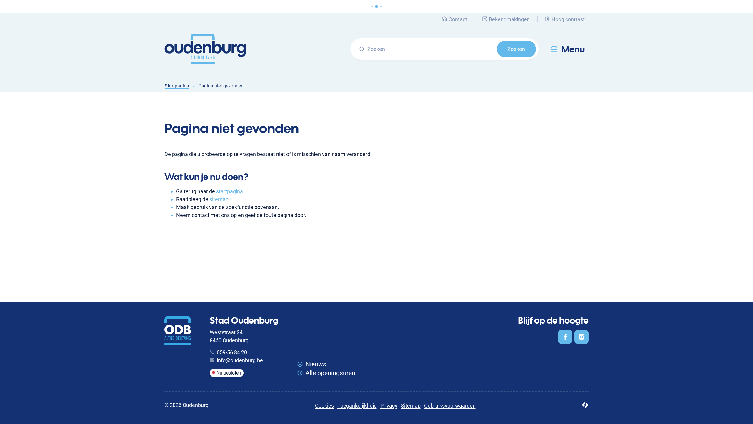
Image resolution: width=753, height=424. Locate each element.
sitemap (219, 199)
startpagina (229, 191)
